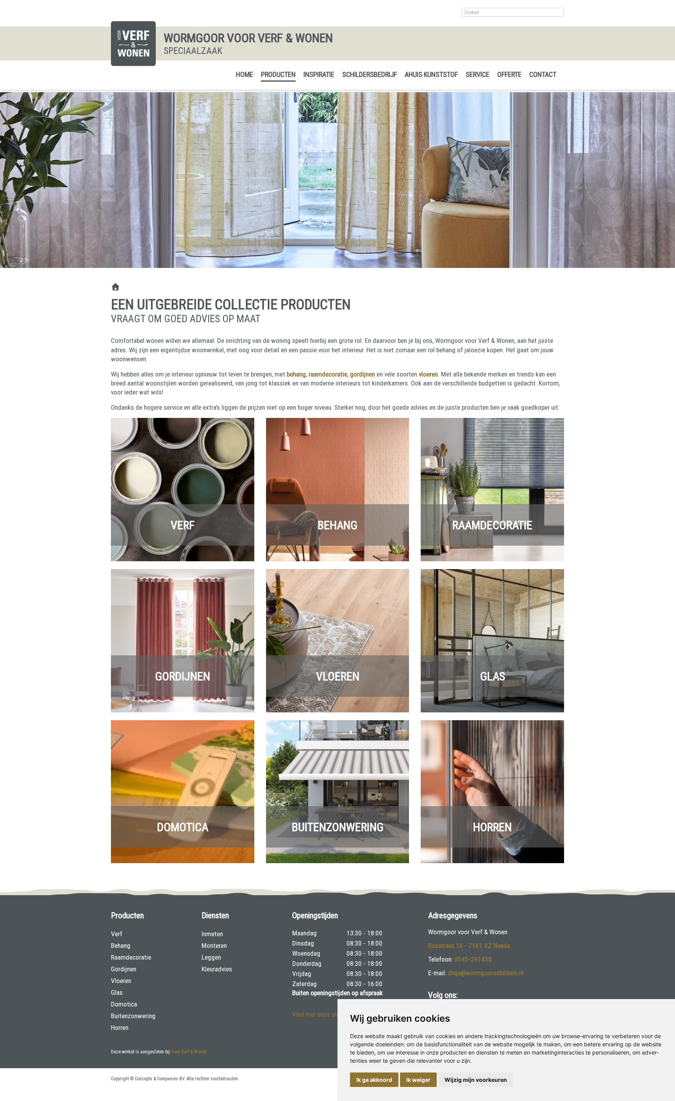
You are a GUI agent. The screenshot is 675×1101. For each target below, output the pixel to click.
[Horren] (492, 791)
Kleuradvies (217, 969)
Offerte (509, 74)
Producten (278, 74)
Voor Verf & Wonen (189, 1052)
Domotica (182, 827)
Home (244, 74)
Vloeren (337, 676)
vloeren (428, 374)
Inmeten (212, 934)
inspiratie (319, 74)
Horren (492, 827)
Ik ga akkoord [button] (374, 1079)
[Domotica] (182, 791)
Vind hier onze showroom (326, 1014)
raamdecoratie (328, 374)
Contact (542, 74)
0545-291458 (473, 959)
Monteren (214, 945)
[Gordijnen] (182, 640)
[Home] (115, 287)
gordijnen (362, 374)
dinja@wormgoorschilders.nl (486, 973)
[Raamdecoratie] (492, 489)
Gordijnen (182, 676)
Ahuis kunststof (431, 74)
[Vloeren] (337, 640)
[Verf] (182, 489)
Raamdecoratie (492, 525)
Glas (492, 676)
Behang (337, 525)
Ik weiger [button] (418, 1079)
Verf (183, 525)
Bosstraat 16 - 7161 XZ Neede (469, 945)
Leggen (211, 957)
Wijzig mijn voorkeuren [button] (476, 1079)
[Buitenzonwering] (337, 791)
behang (296, 374)
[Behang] (337, 489)
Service (477, 74)
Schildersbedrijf (369, 74)
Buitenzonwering (338, 827)
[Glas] (492, 640)
